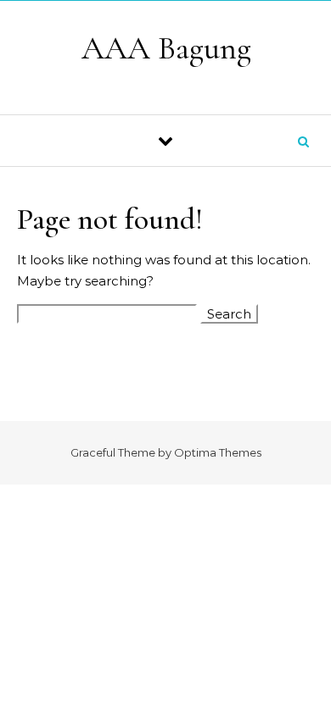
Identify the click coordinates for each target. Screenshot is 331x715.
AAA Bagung (166, 48)
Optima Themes (217, 452)
